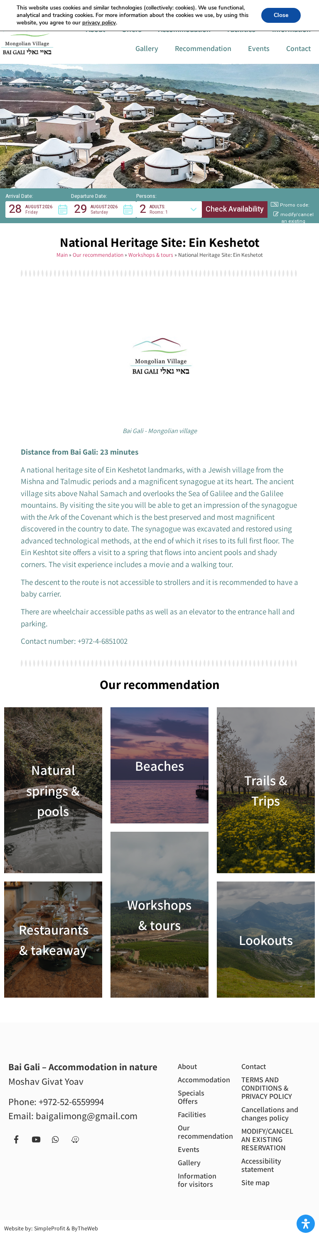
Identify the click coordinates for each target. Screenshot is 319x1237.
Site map (255, 1182)
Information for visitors (197, 1180)
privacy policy (99, 23)
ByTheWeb (84, 1228)
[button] (38, 209)
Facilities (192, 1114)
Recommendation (203, 48)
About (187, 1066)
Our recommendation (98, 254)
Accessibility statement (261, 1165)
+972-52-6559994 (71, 1102)
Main (62, 254)
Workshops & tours (150, 254)
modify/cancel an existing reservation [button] (297, 222)
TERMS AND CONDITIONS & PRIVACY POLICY (266, 1088)
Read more (53, 790)
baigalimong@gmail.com (86, 1116)
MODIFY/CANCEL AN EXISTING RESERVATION (267, 1139)
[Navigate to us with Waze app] (75, 1139)
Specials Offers (191, 1097)
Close (281, 15)
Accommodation (202, 1079)
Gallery (146, 48)
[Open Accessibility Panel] (306, 1224)
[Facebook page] (16, 1139)
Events (259, 48)
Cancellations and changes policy (269, 1114)
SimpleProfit (49, 1228)
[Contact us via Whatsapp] (55, 1139)
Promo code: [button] (294, 205)
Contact (298, 48)
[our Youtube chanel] (36, 1139)
